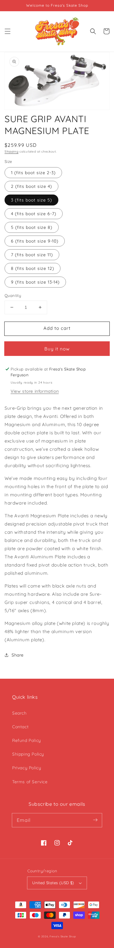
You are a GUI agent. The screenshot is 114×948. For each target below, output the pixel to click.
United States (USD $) (53, 882)
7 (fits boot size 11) (32, 254)
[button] (7, 31)
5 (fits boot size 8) (31, 227)
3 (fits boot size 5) (31, 200)
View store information (35, 391)
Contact (20, 726)
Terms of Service (30, 781)
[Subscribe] (95, 820)
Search (19, 713)
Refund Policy (26, 740)
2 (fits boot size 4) (31, 186)
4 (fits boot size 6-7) (33, 213)
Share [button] (18, 655)
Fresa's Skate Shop (63, 936)
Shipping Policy (28, 754)
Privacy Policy (26, 767)
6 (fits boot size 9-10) (34, 241)
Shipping (12, 151)
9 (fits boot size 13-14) (35, 282)
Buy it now (57, 349)
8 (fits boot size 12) (32, 268)
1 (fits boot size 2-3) (33, 172)
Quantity (13, 295)
